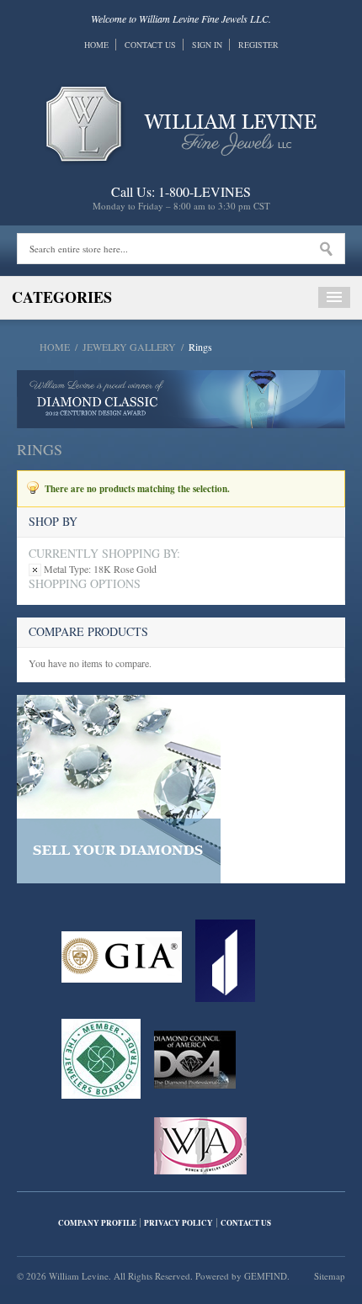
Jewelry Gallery (129, 346)
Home (96, 44)
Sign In (207, 44)
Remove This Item (35, 570)
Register (258, 44)
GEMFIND (265, 1276)
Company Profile (97, 1222)
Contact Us (150, 44)
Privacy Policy (178, 1222)
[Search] (326, 249)
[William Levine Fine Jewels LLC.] (181, 122)
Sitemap (329, 1276)
